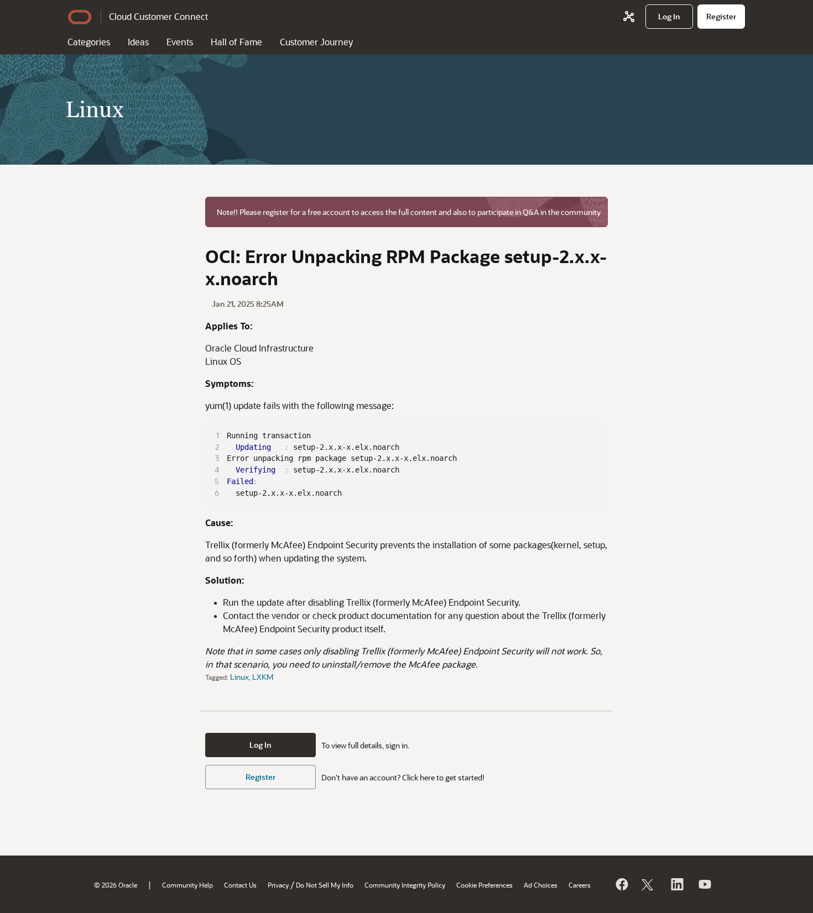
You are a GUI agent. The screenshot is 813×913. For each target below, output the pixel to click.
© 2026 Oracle (115, 884)
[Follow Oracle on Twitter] (649, 884)
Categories (88, 42)
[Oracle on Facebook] (621, 884)
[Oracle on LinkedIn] (676, 884)
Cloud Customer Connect (158, 16)
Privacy (278, 884)
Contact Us (240, 884)
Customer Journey (316, 42)
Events (179, 42)
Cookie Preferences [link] (484, 884)
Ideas (138, 42)
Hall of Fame (236, 42)
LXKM (263, 676)
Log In (260, 744)
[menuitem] (669, 16)
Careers (580, 884)
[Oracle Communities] (628, 16)
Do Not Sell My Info (324, 884)
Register (260, 777)
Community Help (187, 884)
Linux (239, 676)
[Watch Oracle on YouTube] (704, 884)
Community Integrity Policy (404, 884)
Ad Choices (540, 884)
